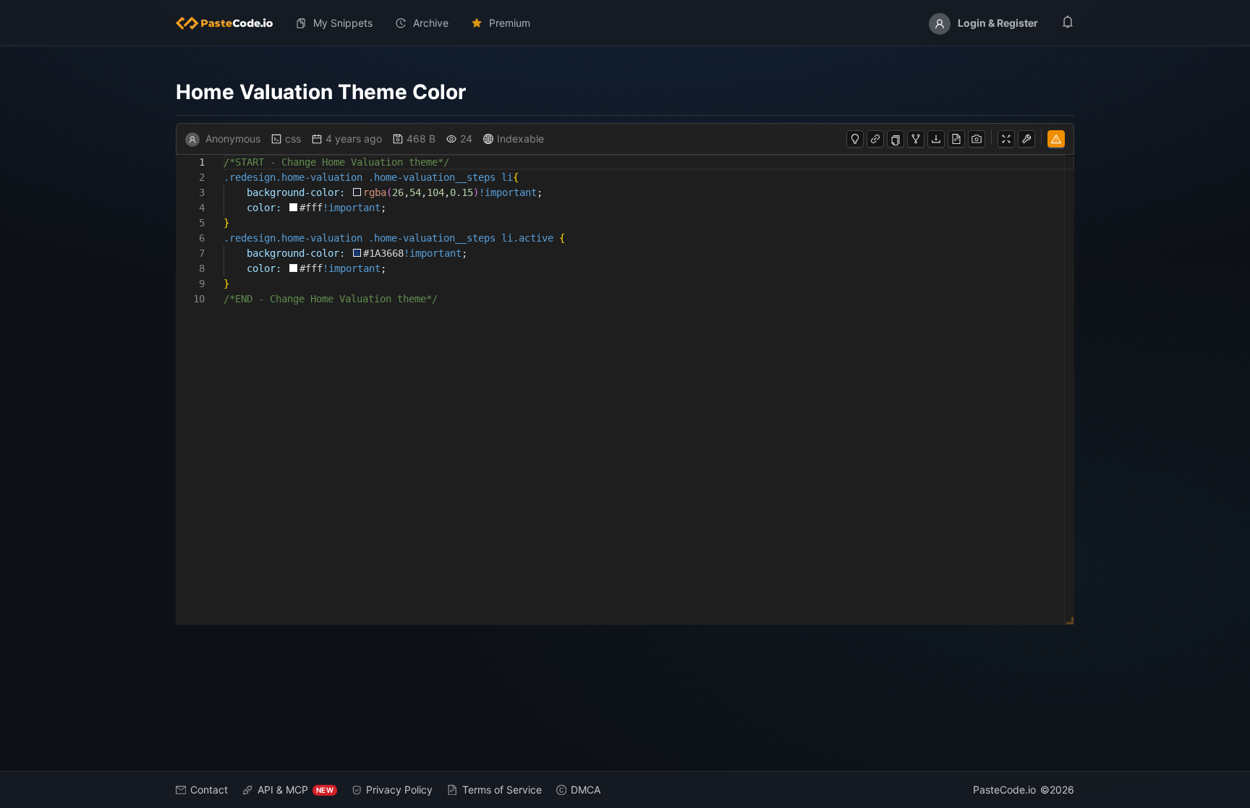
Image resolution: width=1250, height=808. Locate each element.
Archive (430, 23)
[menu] (625, 23)
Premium (509, 23)
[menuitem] (230, 23)
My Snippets (343, 23)
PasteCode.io (1004, 789)
